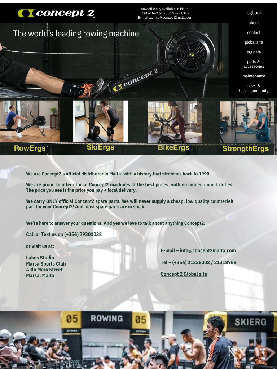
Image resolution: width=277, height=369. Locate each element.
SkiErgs (100, 146)
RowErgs (30, 147)
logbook (254, 12)
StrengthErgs (246, 148)
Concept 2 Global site (184, 273)
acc (246, 66)
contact (253, 32)
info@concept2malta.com (173, 17)
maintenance (253, 76)
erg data (254, 51)
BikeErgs (173, 147)
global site (254, 42)
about (254, 22)
